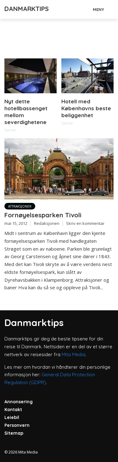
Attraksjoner (19, 206)
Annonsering (18, 402)
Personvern (17, 425)
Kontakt (13, 409)
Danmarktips (26, 9)
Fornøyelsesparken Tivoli (42, 215)
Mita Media (73, 354)
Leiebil (11, 417)
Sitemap (13, 433)
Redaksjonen (46, 223)
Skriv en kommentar (85, 223)
